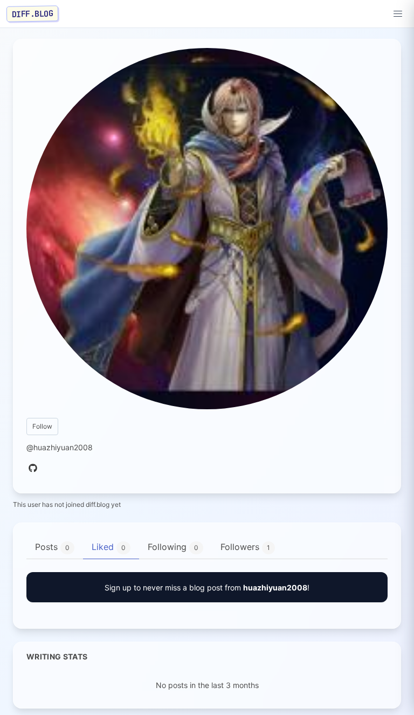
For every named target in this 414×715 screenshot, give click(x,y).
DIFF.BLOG (32, 13)
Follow (42, 426)
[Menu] (398, 14)
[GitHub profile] (32, 469)
